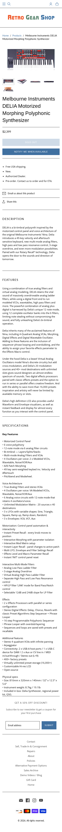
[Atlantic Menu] (4, 4)
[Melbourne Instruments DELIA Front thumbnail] (35, 81)
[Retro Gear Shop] (31, 17)
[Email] (21, 800)
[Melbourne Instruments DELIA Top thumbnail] (8, 81)
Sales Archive (31, 770)
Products (17, 35)
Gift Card (31, 779)
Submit (49, 725)
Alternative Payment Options (31, 765)
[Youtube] (41, 800)
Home (5, 35)
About (31, 756)
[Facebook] (28, 800)
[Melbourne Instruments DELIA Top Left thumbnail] (22, 81)
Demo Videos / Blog (31, 775)
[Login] (50, 4)
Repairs (31, 751)
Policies (31, 760)
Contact (31, 741)
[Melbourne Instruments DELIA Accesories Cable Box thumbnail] (8, 89)
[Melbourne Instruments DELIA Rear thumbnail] (49, 81)
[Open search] (9, 4)
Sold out (31, 142)
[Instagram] (34, 800)
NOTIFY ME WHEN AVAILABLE (31, 152)
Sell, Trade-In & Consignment (31, 746)
